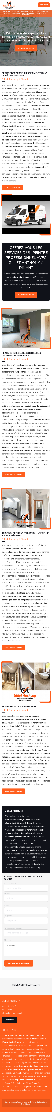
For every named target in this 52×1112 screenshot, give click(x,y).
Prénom (7, 894)
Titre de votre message (13, 928)
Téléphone (8, 916)
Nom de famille (10, 883)
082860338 (44, 5)
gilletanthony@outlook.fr (12, 1013)
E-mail (6, 906)
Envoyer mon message (18, 963)
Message (7, 940)
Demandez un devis (13, 474)
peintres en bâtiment (29, 1102)
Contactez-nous (26, 48)
